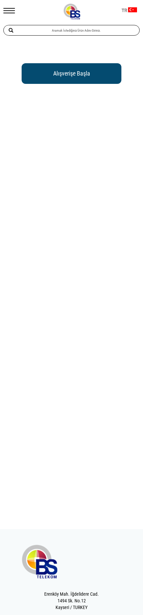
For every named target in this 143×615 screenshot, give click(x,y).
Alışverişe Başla (71, 73)
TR (124, 10)
